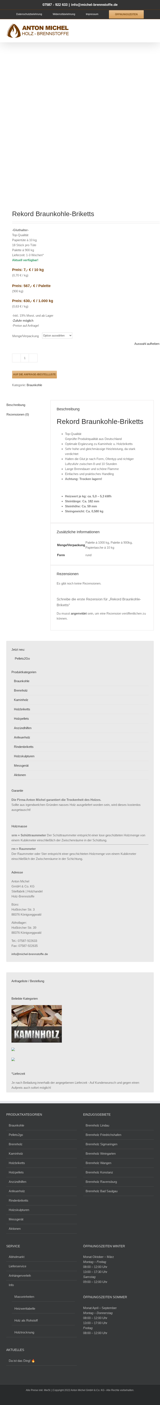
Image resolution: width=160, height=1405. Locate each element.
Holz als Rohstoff (26, 1320)
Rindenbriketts (24, 746)
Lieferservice (17, 1266)
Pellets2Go (22, 658)
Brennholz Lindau (97, 1125)
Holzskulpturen (24, 756)
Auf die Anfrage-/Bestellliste (34, 374)
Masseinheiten (24, 1296)
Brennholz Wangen (98, 1163)
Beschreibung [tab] (15, 405)
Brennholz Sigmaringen (101, 1144)
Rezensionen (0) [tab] (17, 414)
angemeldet (79, 613)
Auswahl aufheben (146, 343)
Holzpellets (21, 718)
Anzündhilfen (22, 728)
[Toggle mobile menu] (152, 25)
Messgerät (21, 765)
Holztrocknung (24, 1332)
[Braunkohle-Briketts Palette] (80, 127)
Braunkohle (34, 385)
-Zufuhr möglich (22, 320)
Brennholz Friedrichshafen (103, 1135)
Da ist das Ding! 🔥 (22, 1360)
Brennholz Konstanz (99, 1172)
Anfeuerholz (22, 737)
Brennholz (21, 690)
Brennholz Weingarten (101, 1153)
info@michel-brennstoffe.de (94, 5)
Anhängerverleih (20, 1275)
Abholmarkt (16, 1257)
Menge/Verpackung (25, 336)
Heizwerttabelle (24, 1308)
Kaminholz (21, 700)
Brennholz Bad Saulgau (102, 1191)
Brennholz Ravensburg (101, 1181)
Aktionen (20, 775)
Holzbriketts (22, 709)
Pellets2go (16, 1135)
